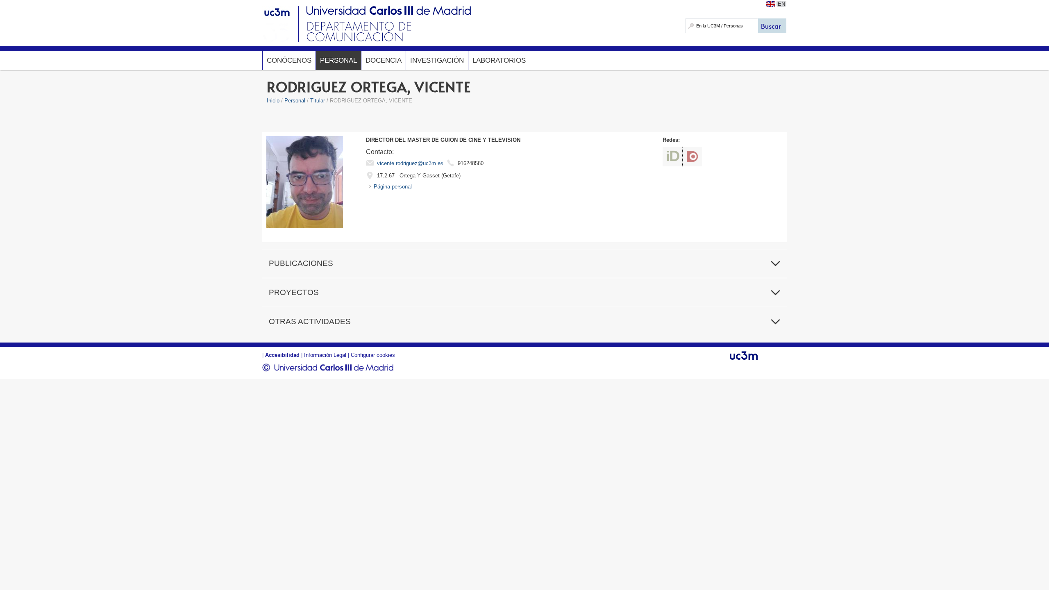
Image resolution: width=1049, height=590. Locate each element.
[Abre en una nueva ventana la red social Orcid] (672, 156)
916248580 (471, 163)
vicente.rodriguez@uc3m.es (410, 163)
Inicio (273, 101)
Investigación (437, 60)
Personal (338, 60)
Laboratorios (499, 60)
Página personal (393, 187)
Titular (317, 101)
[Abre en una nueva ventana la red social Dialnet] (692, 156)
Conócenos (289, 60)
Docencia (384, 60)
